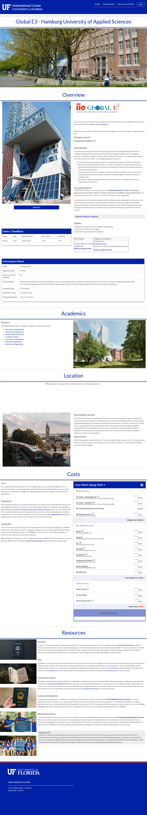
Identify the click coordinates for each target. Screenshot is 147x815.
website (123, 707)
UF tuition (56, 487)
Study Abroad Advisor (91, 688)
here (91, 445)
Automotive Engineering (14, 332)
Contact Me (78, 246)
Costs (73, 474)
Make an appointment (83, 248)
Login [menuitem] (140, 4)
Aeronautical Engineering (14, 329)
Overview (73, 95)
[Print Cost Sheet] (142, 485)
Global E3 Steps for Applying (86, 216)
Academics (73, 313)
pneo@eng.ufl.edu (100, 244)
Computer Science (12, 337)
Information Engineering (14, 339)
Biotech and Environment (14, 334)
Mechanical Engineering (14, 344)
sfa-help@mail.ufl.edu (55, 514)
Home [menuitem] (97, 4)
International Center (19, 782)
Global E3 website (115, 190)
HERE (31, 532)
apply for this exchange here (98, 124)
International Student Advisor (58, 684)
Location (73, 376)
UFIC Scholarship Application (32, 541)
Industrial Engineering (13, 342)
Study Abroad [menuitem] (108, 4)
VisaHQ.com (111, 670)
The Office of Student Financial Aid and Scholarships (31, 509)
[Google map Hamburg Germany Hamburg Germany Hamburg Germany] (73, 397)
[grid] (110, 505)
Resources (73, 633)
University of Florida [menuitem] (125, 4)
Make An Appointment (103, 250)
